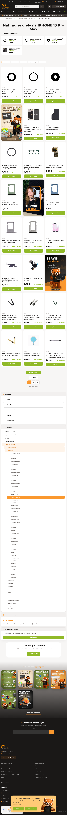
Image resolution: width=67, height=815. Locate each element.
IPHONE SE (13, 552)
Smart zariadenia (11, 435)
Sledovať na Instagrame (33, 712)
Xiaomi (11, 586)
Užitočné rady (38, 768)
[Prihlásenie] (49, 6)
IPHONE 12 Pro (14, 511)
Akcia (7, 438)
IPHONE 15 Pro (14, 475)
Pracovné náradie (12, 603)
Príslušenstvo (10, 441)
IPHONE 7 (13, 549)
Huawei (11, 583)
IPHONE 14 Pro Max (15, 483)
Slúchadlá (10, 608)
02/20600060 (7, 754)
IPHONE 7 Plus (14, 547)
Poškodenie (10, 420)
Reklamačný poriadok (17, 1)
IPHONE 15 (13, 480)
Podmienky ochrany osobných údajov (10, 774)
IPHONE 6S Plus (15, 558)
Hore (34, 377)
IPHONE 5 (13, 572)
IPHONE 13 (13, 502)
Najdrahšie (23, 62)
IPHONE (11, 450)
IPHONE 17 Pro (14, 456)
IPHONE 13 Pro (14, 500)
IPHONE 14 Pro (14, 486)
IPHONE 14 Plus (14, 489)
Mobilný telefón (12, 447)
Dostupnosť (10, 410)
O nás (2, 780)
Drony (9, 606)
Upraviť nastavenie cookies (60, 811)
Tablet (9, 592)
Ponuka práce (38, 780)
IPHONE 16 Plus (14, 467)
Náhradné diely (10, 444)
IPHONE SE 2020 (15, 519)
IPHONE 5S (13, 566)
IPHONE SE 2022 (15, 494)
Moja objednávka (5, 782)
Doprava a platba (7, 1)
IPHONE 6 (13, 563)
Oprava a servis (10, 431)
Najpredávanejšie (33, 62)
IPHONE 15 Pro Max (15, 472)
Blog (2, 777)
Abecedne (42, 62)
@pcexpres (39, 667)
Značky (9, 405)
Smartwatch (11, 595)
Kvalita (9, 415)
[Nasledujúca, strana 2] (33, 382)
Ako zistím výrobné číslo (41, 777)
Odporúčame (5, 62)
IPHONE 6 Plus (14, 560)
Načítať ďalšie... (33, 372)
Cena (9, 399)
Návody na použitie (39, 774)
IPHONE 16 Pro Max (15, 461)
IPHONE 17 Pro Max (15, 453)
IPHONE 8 (13, 544)
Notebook (10, 597)
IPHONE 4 (13, 577)
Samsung (11, 580)
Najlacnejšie (15, 62)
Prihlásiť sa (51, 732)
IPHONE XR (13, 538)
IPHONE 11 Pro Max (15, 522)
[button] (3, 435)
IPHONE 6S (13, 555)
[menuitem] (6, 12)
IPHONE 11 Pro (14, 525)
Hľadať (42, 6)
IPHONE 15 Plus (14, 478)
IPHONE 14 (13, 491)
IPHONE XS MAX (15, 533)
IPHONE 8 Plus (14, 541)
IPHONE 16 (13, 469)
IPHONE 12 (13, 514)
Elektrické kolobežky (13, 600)
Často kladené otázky (40, 766)
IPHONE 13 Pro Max (15, 497)
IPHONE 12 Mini (14, 516)
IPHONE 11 (13, 527)
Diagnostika (38, 771)
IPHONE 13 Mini (14, 505)
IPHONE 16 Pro (14, 464)
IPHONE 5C (13, 569)
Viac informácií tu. (17, 804)
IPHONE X (13, 530)
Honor (10, 589)
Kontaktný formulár (10, 757)
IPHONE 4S (13, 574)
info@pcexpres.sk (8, 751)
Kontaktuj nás (33, 637)
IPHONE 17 (13, 458)
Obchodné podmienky (30, 1)
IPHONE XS (13, 536)
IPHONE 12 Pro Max (15, 508)
